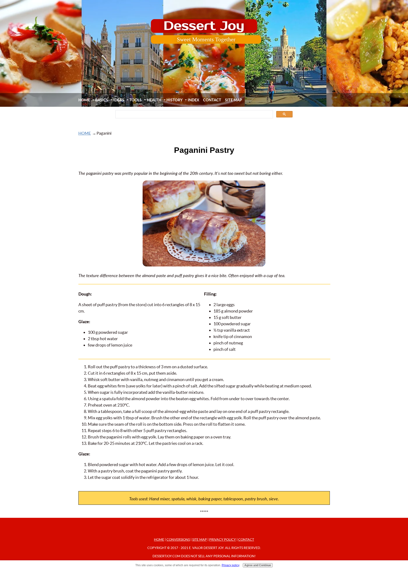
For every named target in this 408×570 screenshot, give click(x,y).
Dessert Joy (204, 26)
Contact (212, 100)
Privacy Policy (222, 539)
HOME (84, 100)
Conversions (178, 539)
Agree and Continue (257, 565)
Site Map (233, 100)
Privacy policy (230, 565)
